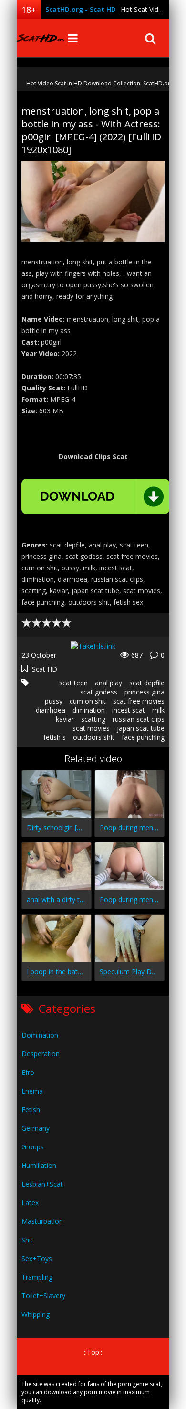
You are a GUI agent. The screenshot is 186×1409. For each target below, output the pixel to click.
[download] (95, 496)
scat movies (91, 728)
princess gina (144, 691)
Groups (32, 1146)
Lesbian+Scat (42, 1183)
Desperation (40, 1053)
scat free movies (139, 700)
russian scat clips (139, 719)
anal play (108, 682)
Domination (39, 1035)
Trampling (36, 1277)
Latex (30, 1202)
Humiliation (38, 1165)
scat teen (73, 682)
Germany (35, 1128)
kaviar (65, 719)
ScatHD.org (40, 38)
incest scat (128, 710)
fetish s (54, 737)
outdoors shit (93, 737)
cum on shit (88, 700)
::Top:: (93, 1351)
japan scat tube (141, 728)
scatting (93, 719)
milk (158, 710)
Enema (32, 1090)
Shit (27, 1239)
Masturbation (42, 1221)
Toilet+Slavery (43, 1295)
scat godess (98, 691)
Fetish (30, 1109)
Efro (27, 1072)
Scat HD (44, 668)
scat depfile (147, 682)
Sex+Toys (36, 1258)
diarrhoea (50, 710)
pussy (53, 700)
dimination (88, 710)
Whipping (35, 1314)
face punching (143, 737)
